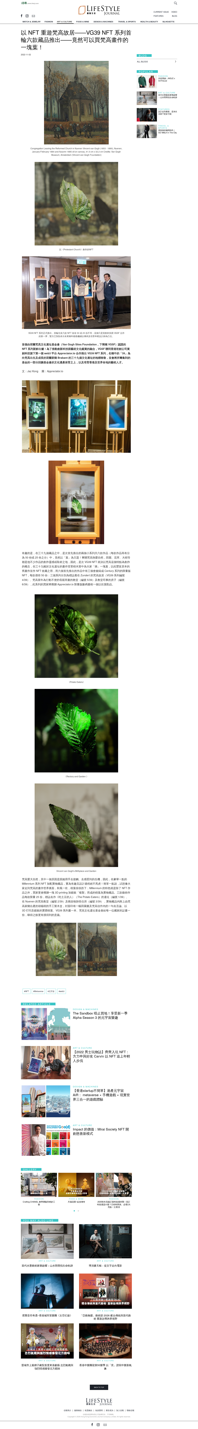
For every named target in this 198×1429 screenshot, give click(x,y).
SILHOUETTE (168, 22)
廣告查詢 (109, 1410)
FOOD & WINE (82, 22)
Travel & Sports (163, 126)
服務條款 (78, 1410)
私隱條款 (88, 1410)
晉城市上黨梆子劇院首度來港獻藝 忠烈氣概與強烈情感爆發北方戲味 (47, 1366)
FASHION (49, 22)
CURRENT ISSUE (161, 12)
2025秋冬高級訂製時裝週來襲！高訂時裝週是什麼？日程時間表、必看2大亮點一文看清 (114, 1204)
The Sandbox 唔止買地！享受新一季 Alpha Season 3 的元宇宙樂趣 (100, 1015)
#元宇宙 (51, 991)
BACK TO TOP (99, 1387)
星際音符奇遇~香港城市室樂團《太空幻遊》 (47, 1315)
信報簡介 (67, 1410)
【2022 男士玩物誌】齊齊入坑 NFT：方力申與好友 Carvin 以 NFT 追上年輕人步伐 (101, 1056)
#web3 (61, 991)
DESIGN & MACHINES (103, 22)
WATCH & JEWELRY (31, 22)
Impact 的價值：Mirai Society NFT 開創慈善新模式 (101, 1131)
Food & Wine (76, 1199)
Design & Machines (85, 1009)
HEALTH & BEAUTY (149, 22)
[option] (39, 1189)
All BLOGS (142, 61)
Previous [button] (22, 1184)
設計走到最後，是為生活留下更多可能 (167, 112)
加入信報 (120, 1410)
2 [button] (78, 1211)
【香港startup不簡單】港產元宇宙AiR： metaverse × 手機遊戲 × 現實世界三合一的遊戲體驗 (101, 1095)
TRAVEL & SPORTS (127, 22)
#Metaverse (38, 991)
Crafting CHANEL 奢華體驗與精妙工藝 (39, 1203)
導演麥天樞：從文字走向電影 (105, 1265)
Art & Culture (82, 1047)
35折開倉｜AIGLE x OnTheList (166, 79)
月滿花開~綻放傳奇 (76, 1201)
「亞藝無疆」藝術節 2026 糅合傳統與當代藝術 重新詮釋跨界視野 (105, 1316)
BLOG (174, 16)
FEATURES (158, 16)
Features (164, 109)
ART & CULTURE (64, 22)
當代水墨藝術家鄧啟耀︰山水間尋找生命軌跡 (47, 1265)
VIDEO (174, 12)
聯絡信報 (130, 1410)
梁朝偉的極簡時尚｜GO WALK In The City (167, 131)
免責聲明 (99, 1410)
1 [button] (74, 1211)
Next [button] (129, 1184)
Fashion (39, 1199)
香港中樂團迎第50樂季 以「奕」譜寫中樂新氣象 (105, 1366)
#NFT (26, 991)
